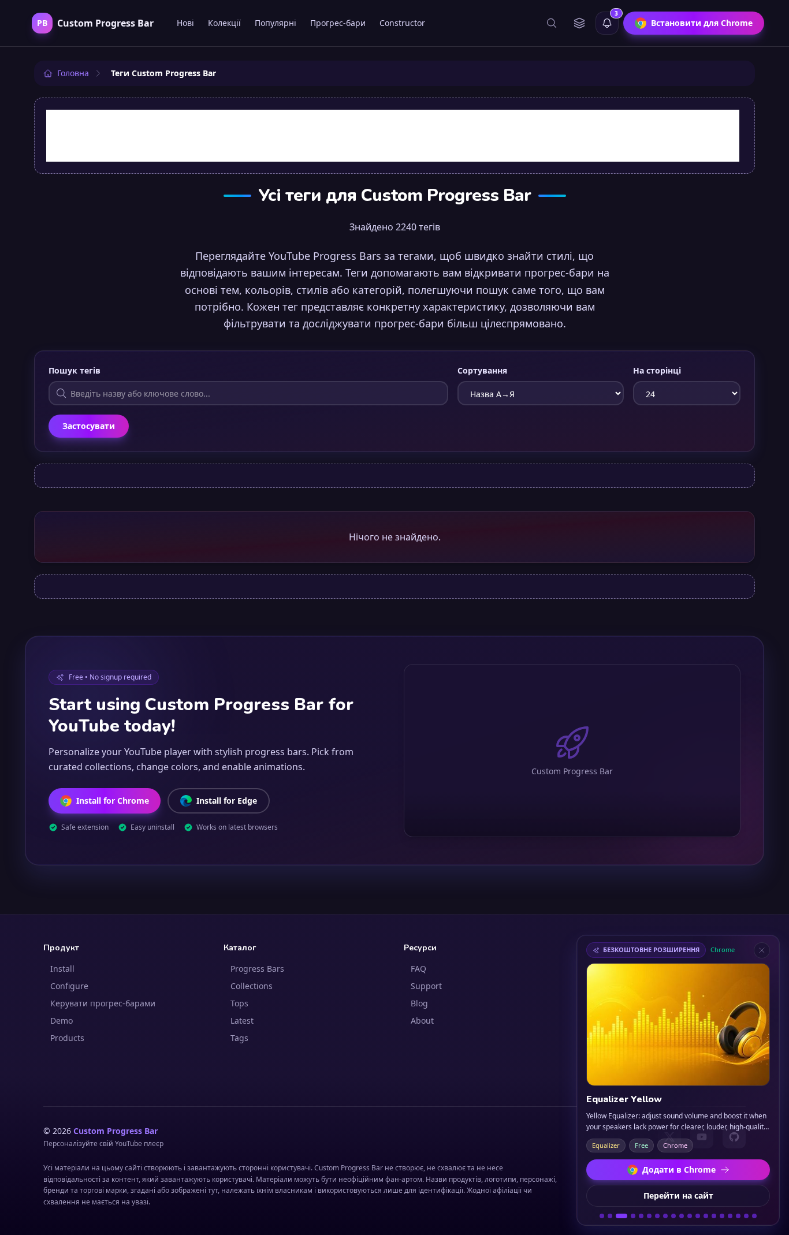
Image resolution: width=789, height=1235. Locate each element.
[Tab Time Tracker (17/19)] (738, 1216)
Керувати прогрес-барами (102, 1003)
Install (62, 968)
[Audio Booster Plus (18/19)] (746, 1216)
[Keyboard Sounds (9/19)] (673, 1216)
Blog (419, 1003)
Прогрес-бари (338, 22)
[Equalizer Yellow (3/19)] (621, 1216)
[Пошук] (551, 23)
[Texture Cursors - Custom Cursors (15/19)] (722, 1216)
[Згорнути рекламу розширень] (762, 950)
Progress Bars (257, 968)
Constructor (402, 22)
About (422, 1020)
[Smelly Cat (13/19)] (706, 1216)
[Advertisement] (392, 136)
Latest (242, 1020)
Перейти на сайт (678, 1195)
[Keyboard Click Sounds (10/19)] (681, 1216)
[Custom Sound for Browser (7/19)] (657, 1216)
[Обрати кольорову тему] (579, 23)
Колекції (224, 22)
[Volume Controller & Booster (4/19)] (633, 1216)
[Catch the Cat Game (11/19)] (689, 1216)
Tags (239, 1037)
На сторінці (657, 370)
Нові (185, 22)
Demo (61, 1020)
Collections (251, 985)
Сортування (482, 370)
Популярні (275, 22)
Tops (239, 1003)
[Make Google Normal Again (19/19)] (754, 1216)
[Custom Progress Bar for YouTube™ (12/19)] (697, 1216)
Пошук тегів (75, 370)
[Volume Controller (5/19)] (641, 1216)
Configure (69, 985)
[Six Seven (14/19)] (714, 1216)
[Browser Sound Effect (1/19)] (602, 1216)
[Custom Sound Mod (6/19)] (649, 1216)
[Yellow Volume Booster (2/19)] (610, 1216)
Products (67, 1037)
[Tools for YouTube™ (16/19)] (730, 1216)
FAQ (418, 968)
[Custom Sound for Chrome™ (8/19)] (665, 1216)
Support (426, 985)
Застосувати (88, 425)
